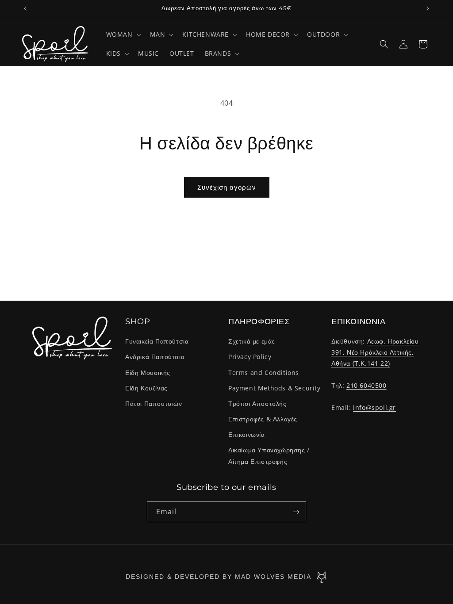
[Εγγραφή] (296, 511)
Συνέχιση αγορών (226, 187)
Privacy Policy (249, 356)
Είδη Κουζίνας (146, 388)
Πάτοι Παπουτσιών (153, 403)
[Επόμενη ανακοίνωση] (428, 8)
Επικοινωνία (246, 434)
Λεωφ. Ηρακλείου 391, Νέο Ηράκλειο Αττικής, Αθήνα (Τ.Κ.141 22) (375, 352)
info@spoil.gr (374, 407)
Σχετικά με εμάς (251, 341)
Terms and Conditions (263, 372)
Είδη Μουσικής (147, 372)
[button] (123, 34)
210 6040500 (366, 385)
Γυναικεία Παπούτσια (156, 341)
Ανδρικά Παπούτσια (154, 356)
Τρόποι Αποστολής (257, 403)
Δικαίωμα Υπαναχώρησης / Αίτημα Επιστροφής (269, 455)
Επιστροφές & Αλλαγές (262, 419)
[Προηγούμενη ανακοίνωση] (25, 8)
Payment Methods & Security (274, 388)
